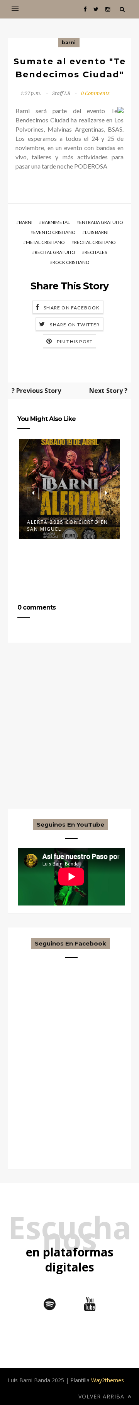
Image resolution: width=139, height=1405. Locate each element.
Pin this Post (75, 341)
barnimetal (56, 222)
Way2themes (107, 1380)
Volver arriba (102, 1396)
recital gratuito (55, 252)
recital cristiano (95, 242)
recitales (96, 252)
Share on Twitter (75, 324)
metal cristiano (45, 242)
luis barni (96, 232)
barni (69, 42)
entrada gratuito (101, 222)
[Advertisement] (69, 739)
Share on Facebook (72, 308)
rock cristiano (71, 262)
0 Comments (95, 93)
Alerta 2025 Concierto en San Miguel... (67, 525)
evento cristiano (54, 232)
